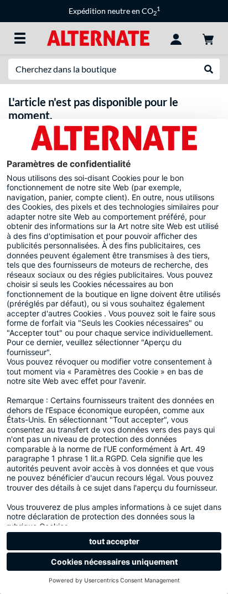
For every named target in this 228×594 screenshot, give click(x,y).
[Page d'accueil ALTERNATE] (98, 37)
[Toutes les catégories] (20, 38)
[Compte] (176, 38)
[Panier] (208, 38)
